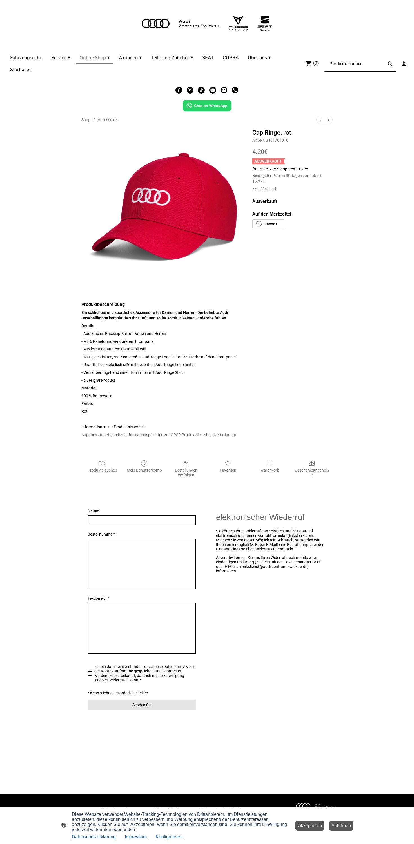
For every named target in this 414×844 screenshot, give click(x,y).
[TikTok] (201, 90)
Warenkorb (269, 470)
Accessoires (108, 119)
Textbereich (98, 598)
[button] (268, 223)
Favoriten (228, 470)
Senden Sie (141, 705)
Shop (85, 119)
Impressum (136, 836)
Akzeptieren (310, 825)
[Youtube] (212, 90)
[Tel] (235, 90)
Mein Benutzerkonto (144, 470)
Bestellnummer (101, 534)
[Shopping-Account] (403, 63)
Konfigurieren (169, 836)
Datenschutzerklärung (94, 836)
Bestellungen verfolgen (186, 472)
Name (94, 510)
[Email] (224, 90)
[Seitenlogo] (207, 23)
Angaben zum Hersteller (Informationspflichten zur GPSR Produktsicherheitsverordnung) (158, 434)
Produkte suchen (102, 470)
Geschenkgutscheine (312, 472)
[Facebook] (178, 90)
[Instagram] (190, 90)
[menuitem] (320, 120)
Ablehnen (341, 825)
